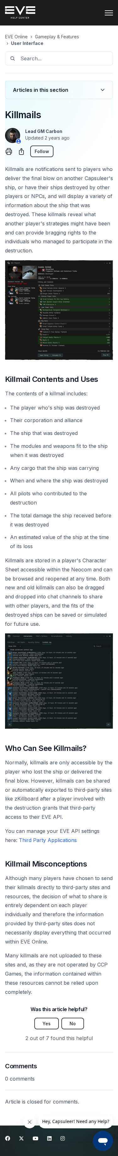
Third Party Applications (48, 840)
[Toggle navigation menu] (108, 13)
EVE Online (16, 36)
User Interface (27, 43)
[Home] (20, 12)
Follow (42, 151)
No (73, 1023)
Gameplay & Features (57, 36)
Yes (46, 1023)
